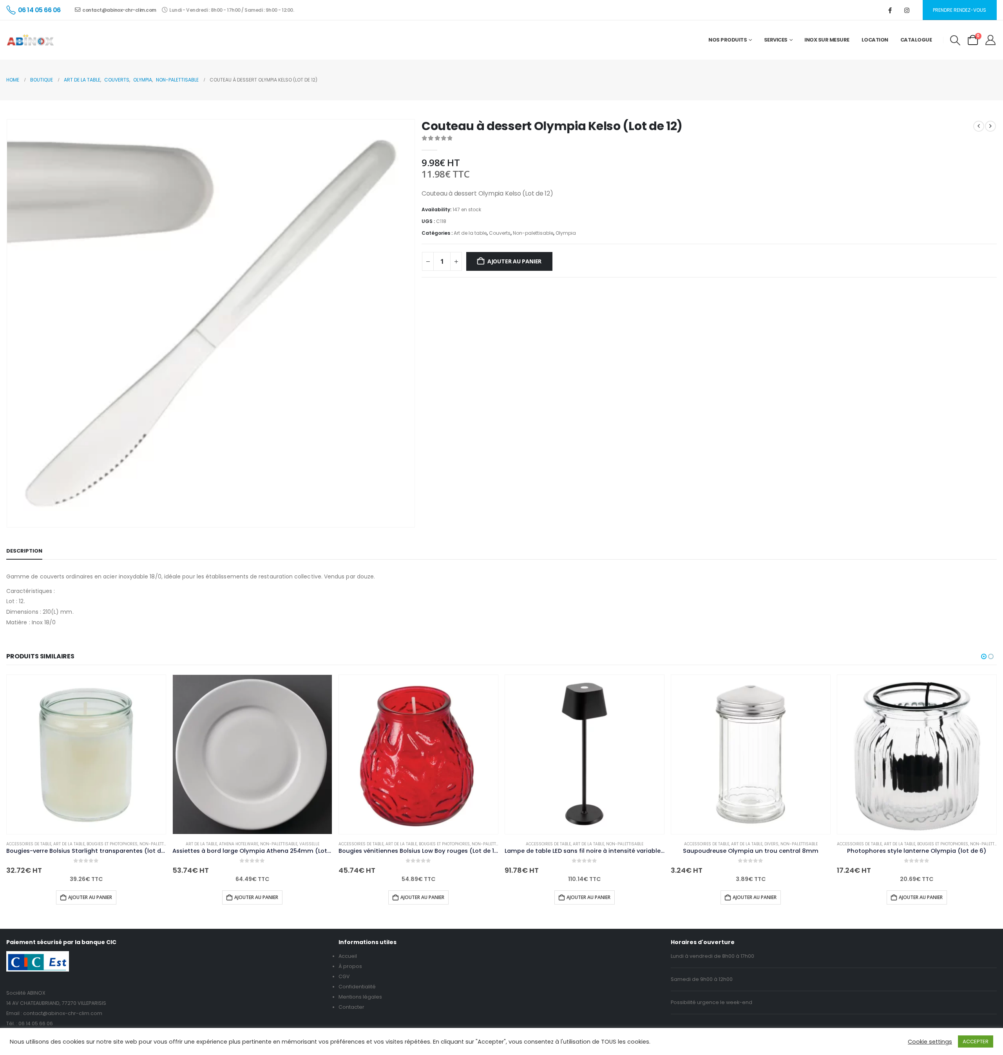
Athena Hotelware (238, 844)
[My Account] (991, 40)
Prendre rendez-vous (959, 10)
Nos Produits (727, 40)
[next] (990, 126)
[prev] (978, 126)
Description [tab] (24, 551)
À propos (350, 966)
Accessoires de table (28, 844)
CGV (344, 976)
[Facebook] (890, 10)
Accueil (348, 956)
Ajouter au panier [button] (90, 897)
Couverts (500, 233)
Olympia (566, 233)
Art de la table (470, 233)
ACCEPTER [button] (976, 1041)
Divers (771, 844)
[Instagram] (907, 10)
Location (875, 40)
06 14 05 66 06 (35, 1023)
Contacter (351, 1007)
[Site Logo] (30, 40)
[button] (955, 40)
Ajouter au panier (514, 261)
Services (776, 40)
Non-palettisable (533, 233)
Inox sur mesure (826, 40)
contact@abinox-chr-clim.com (119, 10)
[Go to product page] (86, 754)
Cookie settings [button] (930, 1041)
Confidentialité (357, 986)
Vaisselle (309, 844)
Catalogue (916, 40)
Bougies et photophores (112, 844)
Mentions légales (360, 996)
